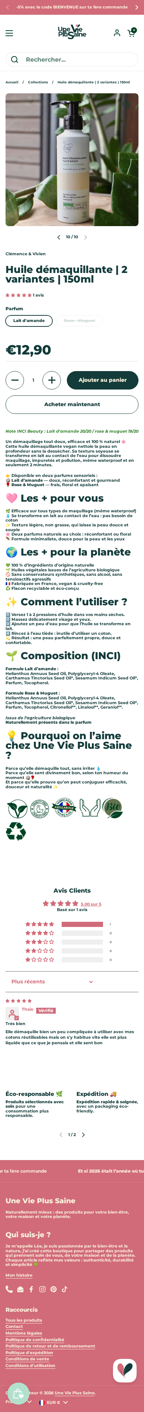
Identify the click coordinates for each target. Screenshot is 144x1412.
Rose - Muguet (79, 320)
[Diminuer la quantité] (15, 380)
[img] (19, 1001)
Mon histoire (19, 1275)
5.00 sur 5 (91, 904)
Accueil (12, 82)
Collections (38, 82)
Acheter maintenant (72, 404)
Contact (14, 1326)
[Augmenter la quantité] (51, 380)
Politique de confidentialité (35, 1339)
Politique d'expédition (29, 1352)
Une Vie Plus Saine (75, 1393)
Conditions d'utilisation (30, 1365)
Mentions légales (24, 1333)
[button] (131, 33)
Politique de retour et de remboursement (50, 1346)
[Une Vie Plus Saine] (72, 33)
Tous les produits (24, 1320)
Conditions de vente (27, 1359)
